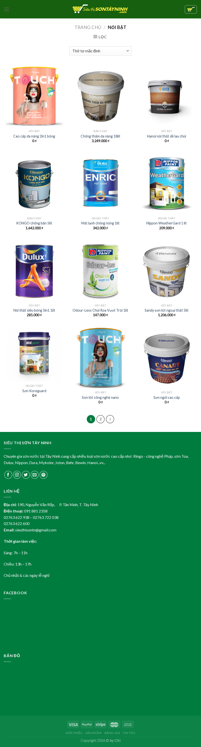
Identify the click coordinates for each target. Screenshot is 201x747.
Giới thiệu (74, 733)
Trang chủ (88, 27)
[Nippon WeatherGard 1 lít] (166, 183)
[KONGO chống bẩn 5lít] (34, 183)
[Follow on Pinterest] (43, 475)
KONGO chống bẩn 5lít (34, 223)
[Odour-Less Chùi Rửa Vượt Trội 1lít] (100, 270)
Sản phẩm (93, 733)
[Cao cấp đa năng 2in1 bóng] (34, 96)
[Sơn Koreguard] (34, 354)
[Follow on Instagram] (17, 475)
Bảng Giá (112, 733)
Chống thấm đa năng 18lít (100, 136)
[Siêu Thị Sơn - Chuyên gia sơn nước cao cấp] (101, 9)
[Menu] (7, 9)
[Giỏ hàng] (191, 9)
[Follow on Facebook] (8, 475)
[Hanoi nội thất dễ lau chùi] (166, 96)
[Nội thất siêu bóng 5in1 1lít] (34, 270)
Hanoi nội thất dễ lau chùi (166, 136)
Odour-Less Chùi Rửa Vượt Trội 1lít (100, 310)
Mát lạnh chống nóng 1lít (100, 223)
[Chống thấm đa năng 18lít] (100, 96)
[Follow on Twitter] (26, 475)
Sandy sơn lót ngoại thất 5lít (166, 310)
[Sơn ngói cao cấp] (166, 357)
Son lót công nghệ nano (100, 397)
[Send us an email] (35, 475)
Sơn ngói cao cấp (166, 397)
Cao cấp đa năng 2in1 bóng (34, 136)
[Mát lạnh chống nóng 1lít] (100, 183)
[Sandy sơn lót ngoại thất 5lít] (166, 270)
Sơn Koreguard (34, 391)
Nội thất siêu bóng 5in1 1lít (34, 310)
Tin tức (129, 733)
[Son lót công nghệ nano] (100, 357)
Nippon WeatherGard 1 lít (166, 223)
